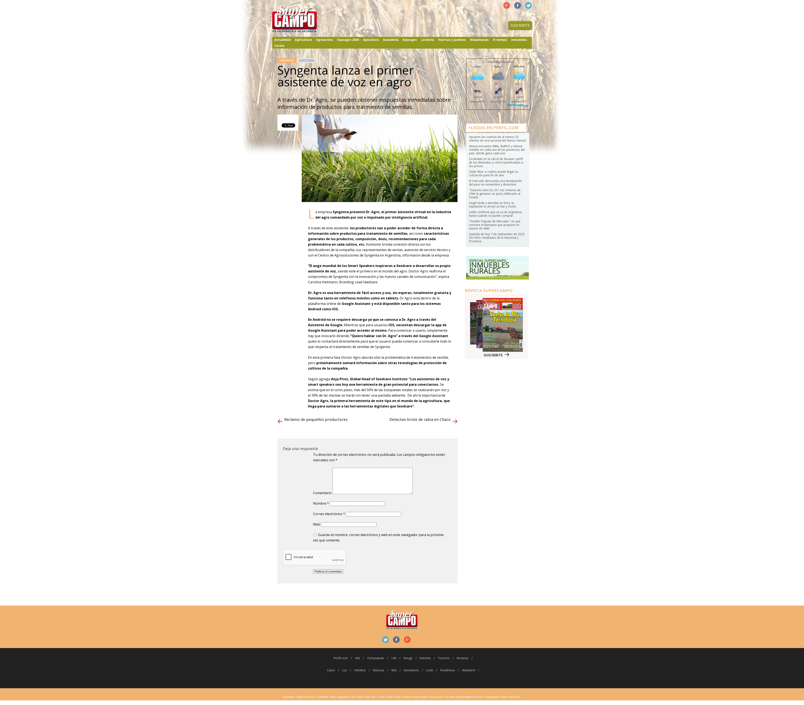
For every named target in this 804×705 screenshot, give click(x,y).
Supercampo (303, 18)
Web (316, 524)
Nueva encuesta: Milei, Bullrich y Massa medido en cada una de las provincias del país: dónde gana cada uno (497, 149)
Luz (344, 670)
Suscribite (520, 25)
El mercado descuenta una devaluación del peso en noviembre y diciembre (495, 182)
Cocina (279, 46)
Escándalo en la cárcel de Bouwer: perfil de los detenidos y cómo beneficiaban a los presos (496, 162)
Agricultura (303, 40)
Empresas (287, 60)
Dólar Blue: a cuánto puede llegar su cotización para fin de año (493, 173)
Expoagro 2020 (348, 40)
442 (357, 658)
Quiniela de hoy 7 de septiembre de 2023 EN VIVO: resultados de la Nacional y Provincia (496, 237)
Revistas (462, 658)
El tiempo (500, 40)
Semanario (411, 670)
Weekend (468, 670)
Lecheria (427, 40)
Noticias (378, 670)
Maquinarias (479, 40)
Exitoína (425, 658)
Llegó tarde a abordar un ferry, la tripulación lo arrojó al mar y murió (492, 204)
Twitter (528, 5)
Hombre (360, 670)
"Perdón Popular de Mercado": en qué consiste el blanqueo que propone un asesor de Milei (495, 224)
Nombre (321, 503)
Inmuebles (519, 40)
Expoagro (410, 40)
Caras (331, 670)
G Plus (506, 5)
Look (429, 670)
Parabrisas (447, 670)
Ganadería (390, 40)
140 (393, 658)
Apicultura (371, 40)
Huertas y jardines (452, 40)
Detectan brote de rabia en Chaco (420, 419)
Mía (394, 670)
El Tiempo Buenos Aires (498, 61)
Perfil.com (341, 658)
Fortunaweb (375, 658)
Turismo (444, 658)
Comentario (322, 493)
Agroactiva (324, 40)
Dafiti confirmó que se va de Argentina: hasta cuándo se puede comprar (495, 214)
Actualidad (282, 40)
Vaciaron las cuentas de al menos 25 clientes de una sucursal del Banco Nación (497, 138)
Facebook (517, 5)
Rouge (407, 658)
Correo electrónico (329, 514)
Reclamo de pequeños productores (316, 419)
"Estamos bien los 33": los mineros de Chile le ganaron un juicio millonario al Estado (495, 193)
